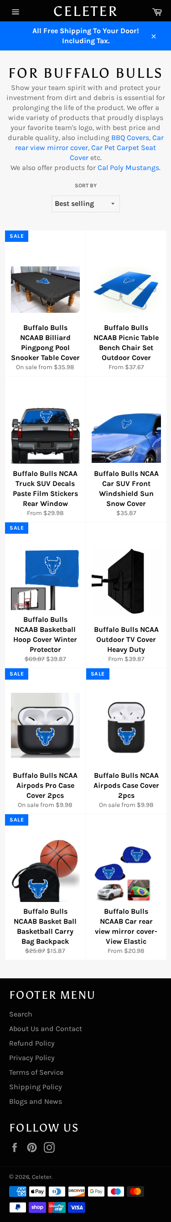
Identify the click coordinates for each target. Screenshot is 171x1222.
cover (78, 147)
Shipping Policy (35, 1086)
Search (20, 1014)
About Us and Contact (45, 1028)
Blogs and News (35, 1101)
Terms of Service (36, 1072)
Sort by (86, 185)
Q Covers (134, 137)
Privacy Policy (32, 1057)
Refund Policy (32, 1043)
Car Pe (101, 147)
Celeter (85, 11)
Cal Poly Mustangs (128, 167)
